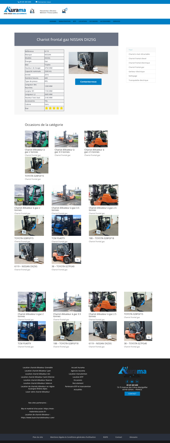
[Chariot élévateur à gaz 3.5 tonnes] (66, 139)
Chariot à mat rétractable (139, 54)
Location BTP (78, 377)
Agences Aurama (78, 371)
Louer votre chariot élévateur (38, 392)
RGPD (105, 437)
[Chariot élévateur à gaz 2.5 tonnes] (96, 139)
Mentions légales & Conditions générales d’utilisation (73, 437)
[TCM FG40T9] (66, 225)
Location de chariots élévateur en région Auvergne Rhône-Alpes (38, 387)
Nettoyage (133, 76)
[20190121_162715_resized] (88, 73)
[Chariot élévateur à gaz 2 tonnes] (36, 139)
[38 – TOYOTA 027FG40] (66, 253)
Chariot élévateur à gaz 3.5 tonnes (64, 150)
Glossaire (133, 437)
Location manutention (78, 374)
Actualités (78, 389)
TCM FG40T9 (58, 238)
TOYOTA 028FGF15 (34, 175)
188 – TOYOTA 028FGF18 (101, 238)
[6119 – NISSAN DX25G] (29, 253)
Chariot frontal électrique (139, 63)
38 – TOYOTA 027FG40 (63, 266)
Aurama (53, 21)
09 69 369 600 (25, 2)
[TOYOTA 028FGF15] (36, 165)
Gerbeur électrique (137, 71)
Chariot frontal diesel (137, 58)
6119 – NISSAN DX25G (25, 266)
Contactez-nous (88, 81)
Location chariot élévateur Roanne (38, 380)
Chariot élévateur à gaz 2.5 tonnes (94, 150)
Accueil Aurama (78, 367)
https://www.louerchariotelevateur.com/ (37, 417)
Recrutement (78, 383)
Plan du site (38, 437)
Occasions (78, 380)
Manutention (64, 21)
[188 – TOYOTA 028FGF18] (103, 225)
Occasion (93, 21)
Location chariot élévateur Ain (37, 374)
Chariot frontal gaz (33, 155)
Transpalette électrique (138, 80)
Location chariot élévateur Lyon (38, 371)
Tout (130, 50)
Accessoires (105, 21)
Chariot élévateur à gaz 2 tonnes (35, 150)
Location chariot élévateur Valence (37, 383)
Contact (118, 437)
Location (83, 21)
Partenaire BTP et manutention (78, 386)
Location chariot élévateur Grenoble (38, 367)
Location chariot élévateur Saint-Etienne (37, 377)
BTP (74, 21)
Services (116, 21)
